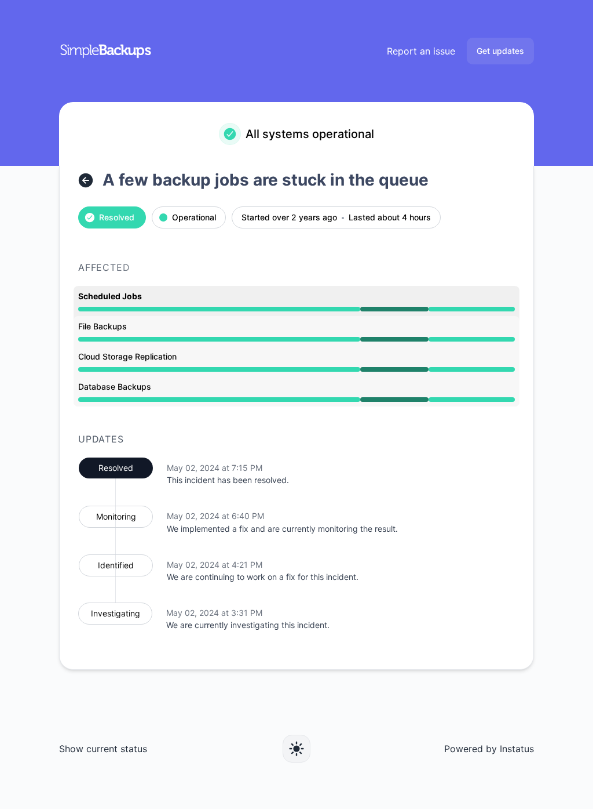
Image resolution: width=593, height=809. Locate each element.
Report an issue (421, 51)
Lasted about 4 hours (390, 217)
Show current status (103, 748)
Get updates (500, 51)
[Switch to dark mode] (296, 749)
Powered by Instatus (489, 748)
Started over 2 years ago (289, 217)
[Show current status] (86, 180)
